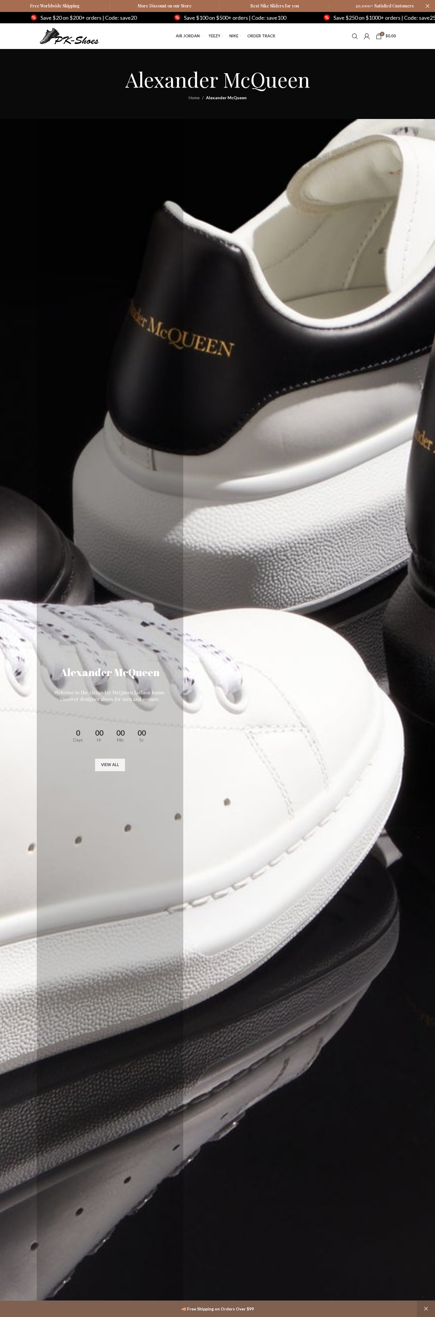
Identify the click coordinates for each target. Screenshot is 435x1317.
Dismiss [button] (426, 1309)
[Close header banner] (427, 6)
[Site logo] (69, 35)
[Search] (355, 36)
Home (194, 97)
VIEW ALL (110, 764)
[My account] (367, 36)
